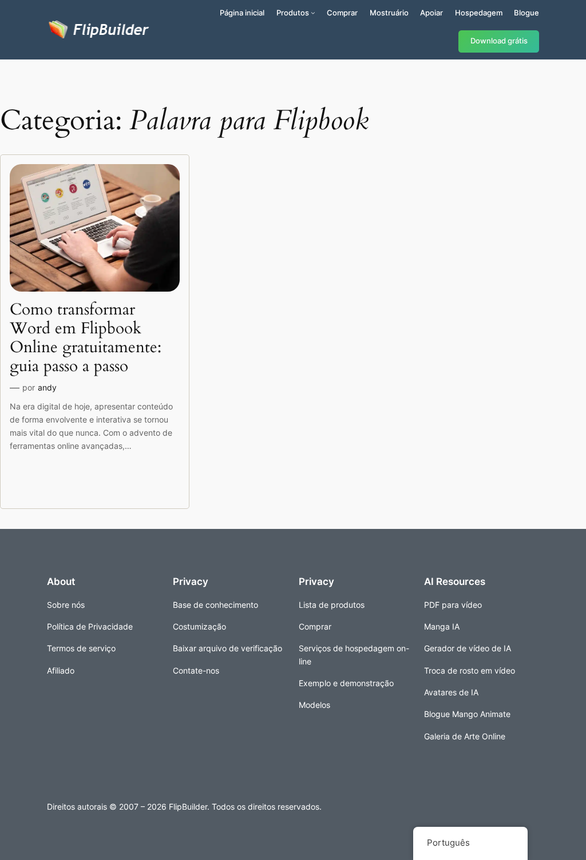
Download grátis (499, 41)
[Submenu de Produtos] (313, 12)
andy (47, 387)
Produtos (292, 12)
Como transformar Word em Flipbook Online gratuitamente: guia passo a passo (85, 338)
